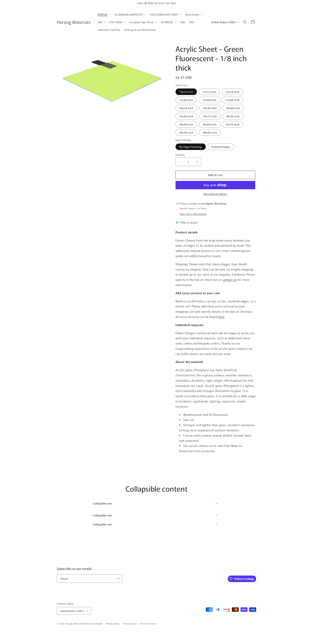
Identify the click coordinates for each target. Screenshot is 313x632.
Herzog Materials (74, 623)
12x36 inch (186, 100)
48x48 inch (186, 132)
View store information (193, 214)
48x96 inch (210, 132)
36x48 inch (186, 124)
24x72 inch (210, 116)
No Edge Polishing (190, 147)
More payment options (215, 193)
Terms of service (148, 623)
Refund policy (112, 623)
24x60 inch (186, 116)
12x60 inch (233, 100)
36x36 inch (233, 116)
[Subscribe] (118, 578)
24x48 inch (233, 108)
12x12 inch (209, 92)
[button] (103, 14)
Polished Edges (220, 147)
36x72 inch (233, 124)
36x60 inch (210, 124)
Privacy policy (130, 623)
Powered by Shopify (93, 623)
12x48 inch (209, 100)
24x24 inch (186, 108)
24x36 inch (210, 108)
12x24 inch (232, 92)
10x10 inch (186, 92)
